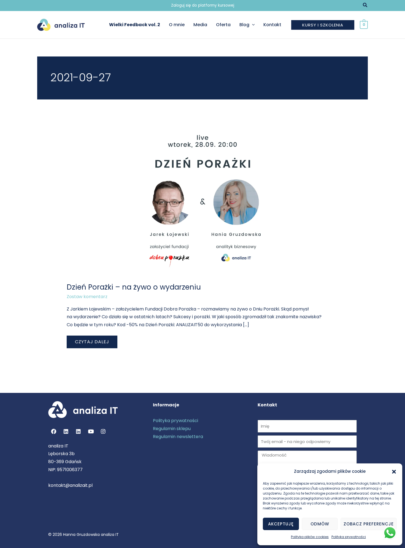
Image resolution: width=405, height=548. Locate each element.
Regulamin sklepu (172, 428)
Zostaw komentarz (87, 296)
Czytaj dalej (93, 340)
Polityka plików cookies (310, 536)
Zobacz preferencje (369, 524)
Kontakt (272, 24)
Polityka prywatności (348, 536)
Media (200, 24)
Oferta (223, 24)
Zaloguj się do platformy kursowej (202, 5)
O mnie (177, 24)
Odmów (319, 524)
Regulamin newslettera (178, 436)
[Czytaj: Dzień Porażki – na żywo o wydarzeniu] (203, 199)
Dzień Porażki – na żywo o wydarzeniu (134, 287)
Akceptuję (281, 524)
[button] (394, 471)
